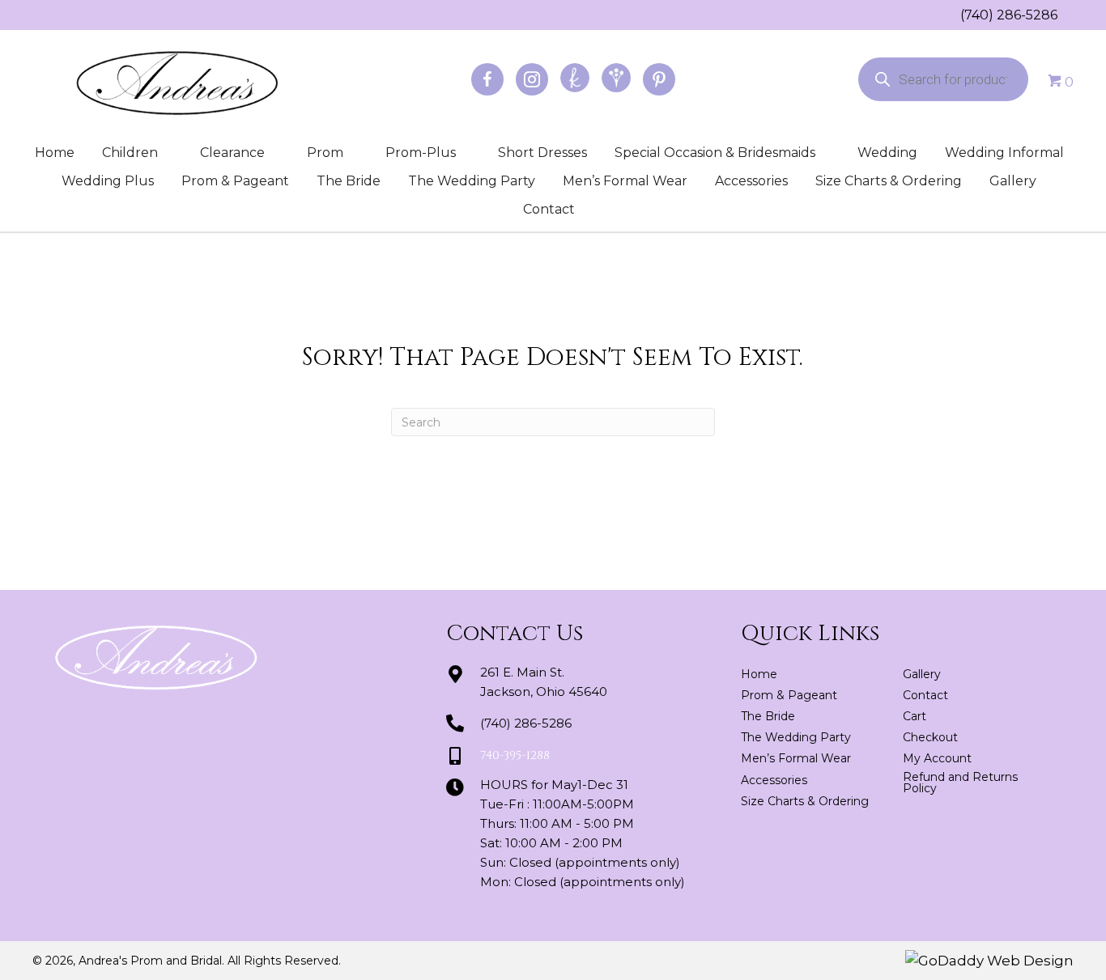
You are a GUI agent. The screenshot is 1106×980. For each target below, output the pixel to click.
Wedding (887, 152)
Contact (549, 209)
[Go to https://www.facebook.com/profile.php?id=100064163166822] (487, 79)
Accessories (751, 181)
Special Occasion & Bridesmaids (715, 152)
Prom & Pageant (235, 181)
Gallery (1012, 181)
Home (54, 152)
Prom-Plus (420, 152)
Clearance (232, 152)
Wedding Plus (108, 181)
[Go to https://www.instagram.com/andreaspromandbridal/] (532, 79)
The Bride (349, 181)
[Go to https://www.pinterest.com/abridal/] (659, 79)
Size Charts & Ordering (888, 181)
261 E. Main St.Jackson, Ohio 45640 (543, 681)
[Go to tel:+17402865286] (952, 14)
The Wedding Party (471, 181)
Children (130, 152)
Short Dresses (542, 152)
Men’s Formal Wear (625, 181)
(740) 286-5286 (1008, 15)
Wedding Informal (1004, 152)
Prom (325, 152)
